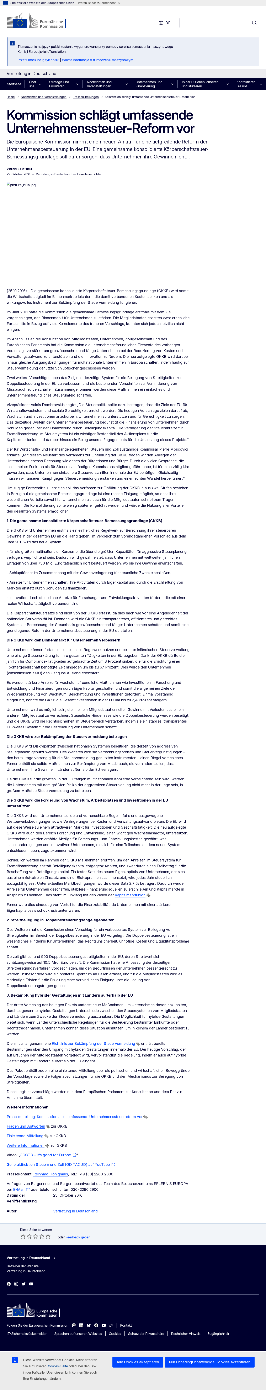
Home (11, 97)
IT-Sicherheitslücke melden (27, 1334)
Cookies (115, 1334)
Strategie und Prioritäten (59, 84)
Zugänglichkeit (218, 1334)
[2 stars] (26, 1236)
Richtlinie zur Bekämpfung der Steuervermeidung (93, 1043)
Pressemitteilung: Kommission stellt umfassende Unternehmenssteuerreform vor (75, 1116)
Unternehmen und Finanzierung (148, 84)
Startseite (14, 84)
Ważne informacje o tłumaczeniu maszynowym (97, 60)
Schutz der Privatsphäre (146, 1334)
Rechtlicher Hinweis (186, 1334)
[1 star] (23, 1236)
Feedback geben (77, 1237)
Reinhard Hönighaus (50, 1174)
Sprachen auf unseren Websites (78, 1334)
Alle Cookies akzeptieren (138, 1362)
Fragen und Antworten (26, 1126)
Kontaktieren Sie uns (245, 84)
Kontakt (126, 1325)
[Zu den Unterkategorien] (41, 84)
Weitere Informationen (25, 1145)
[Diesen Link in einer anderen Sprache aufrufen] (148, 895)
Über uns (32, 84)
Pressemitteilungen (86, 97)
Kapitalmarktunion (130, 895)
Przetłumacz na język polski (38, 60)
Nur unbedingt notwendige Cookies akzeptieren (209, 1362)
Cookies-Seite (57, 1366)
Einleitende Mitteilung (25, 1136)
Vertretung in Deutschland (75, 1211)
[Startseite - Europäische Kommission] (40, 20)
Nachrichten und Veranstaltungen (99, 84)
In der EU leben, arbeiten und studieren (200, 84)
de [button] (167, 23)
